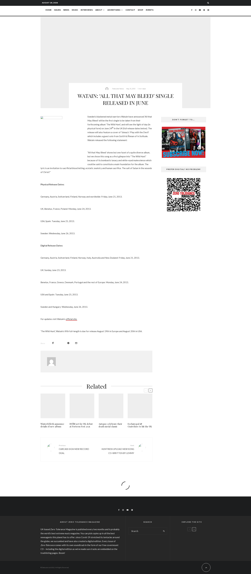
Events (149, 10)
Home (48, 10)
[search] (164, 531)
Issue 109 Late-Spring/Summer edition (197, 537)
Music (75, 10)
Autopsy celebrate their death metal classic (110, 425)
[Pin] (68, 343)
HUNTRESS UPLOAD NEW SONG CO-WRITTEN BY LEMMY (118, 449)
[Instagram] (196, 11)
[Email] (76, 343)
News (66, 10)
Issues (57, 10)
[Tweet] (60, 343)
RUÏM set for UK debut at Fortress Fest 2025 (81, 425)
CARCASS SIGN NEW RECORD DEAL (74, 449)
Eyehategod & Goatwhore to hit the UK (140, 425)
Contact (130, 10)
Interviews (87, 10)
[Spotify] (204, 11)
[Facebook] (192, 11)
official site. (71, 319)
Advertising (113, 10)
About (98, 10)
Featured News (118, 89)
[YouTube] (200, 11)
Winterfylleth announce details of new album (52, 425)
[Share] (53, 343)
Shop (140, 10)
